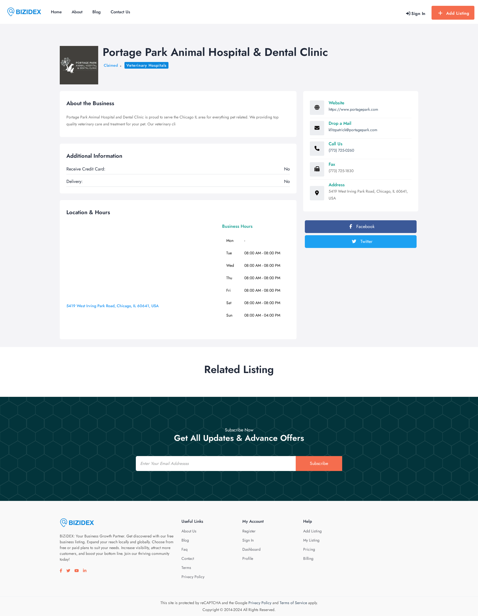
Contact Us (120, 12)
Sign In (248, 540)
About (77, 12)
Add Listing (457, 13)
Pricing (309, 549)
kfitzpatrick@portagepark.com (353, 130)
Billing (308, 558)
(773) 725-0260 (341, 150)
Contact (187, 558)
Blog (96, 12)
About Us (188, 531)
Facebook (365, 226)
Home (56, 12)
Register (249, 531)
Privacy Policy (192, 576)
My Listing (311, 540)
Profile (247, 558)
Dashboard (251, 549)
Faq (184, 549)
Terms (186, 567)
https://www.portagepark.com (353, 109)
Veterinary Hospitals (146, 65)
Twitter (365, 241)
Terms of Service (293, 602)
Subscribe (319, 463)
